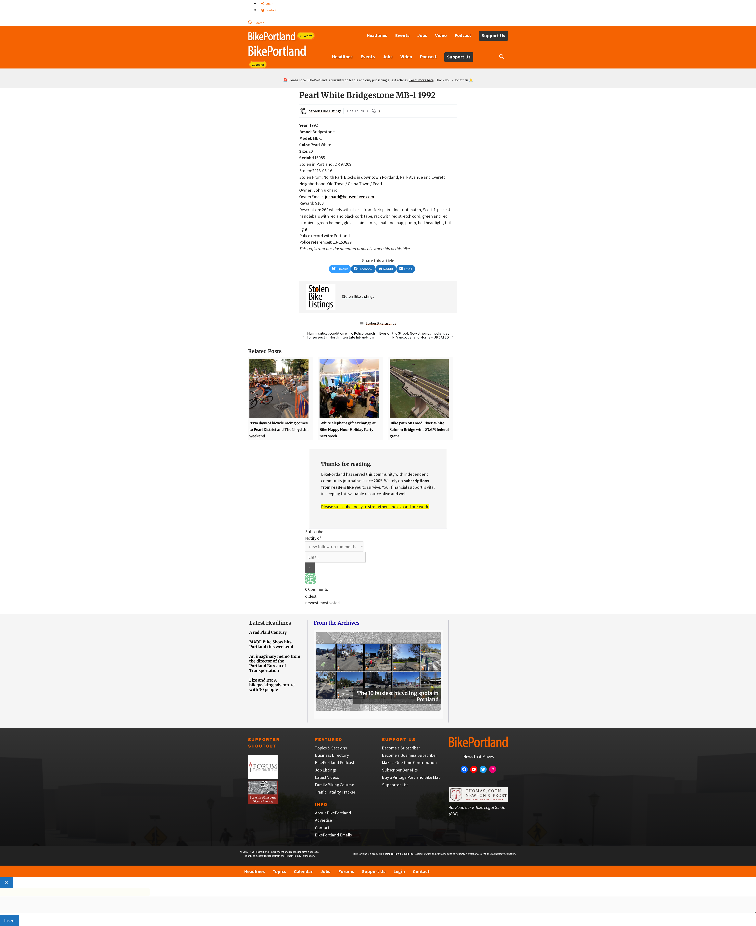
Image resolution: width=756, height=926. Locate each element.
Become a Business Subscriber (409, 755)
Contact (271, 10)
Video (441, 35)
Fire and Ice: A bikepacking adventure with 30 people (272, 685)
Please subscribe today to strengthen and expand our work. (375, 506)
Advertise (323, 820)
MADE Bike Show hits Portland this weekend (271, 644)
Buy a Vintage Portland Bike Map (411, 777)
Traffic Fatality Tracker (335, 792)
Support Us (493, 35)
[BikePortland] (277, 52)
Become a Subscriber (401, 748)
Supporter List (395, 784)
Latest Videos (327, 777)
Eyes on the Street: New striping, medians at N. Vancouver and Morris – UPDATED (414, 335)
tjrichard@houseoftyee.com (348, 196)
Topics (279, 871)
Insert (9, 920)
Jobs (422, 35)
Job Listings (326, 770)
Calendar (303, 871)
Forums (346, 871)
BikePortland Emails (333, 835)
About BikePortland (333, 813)
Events (402, 35)
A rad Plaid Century (268, 632)
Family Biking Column (334, 784)
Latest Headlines (270, 623)
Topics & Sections (331, 748)
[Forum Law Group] (263, 777)
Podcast (463, 35)
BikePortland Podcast (334, 762)
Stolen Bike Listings (325, 110)
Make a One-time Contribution (409, 762)
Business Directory (332, 755)
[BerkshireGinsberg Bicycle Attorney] (263, 802)
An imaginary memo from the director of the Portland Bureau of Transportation (274, 663)
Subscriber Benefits (400, 770)
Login (269, 4)
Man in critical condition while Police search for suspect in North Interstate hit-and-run (341, 335)
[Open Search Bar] (256, 22)
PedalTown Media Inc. (400, 854)
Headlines (377, 35)
